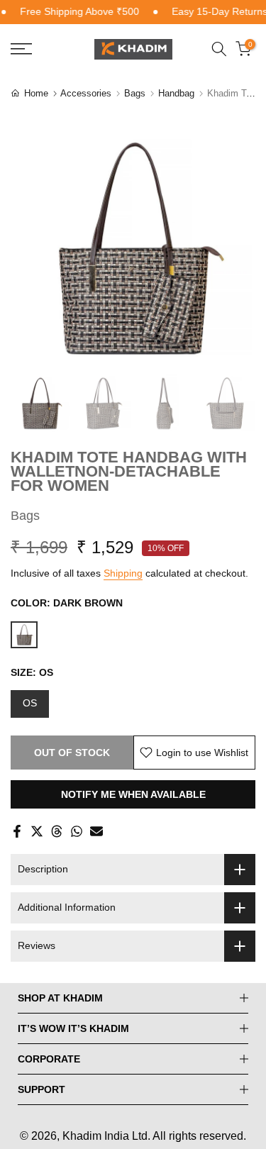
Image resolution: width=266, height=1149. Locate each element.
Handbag (176, 93)
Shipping (123, 573)
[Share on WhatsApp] (76, 831)
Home (36, 93)
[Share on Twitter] (37, 831)
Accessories (85, 93)
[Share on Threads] (56, 831)
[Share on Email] (96, 831)
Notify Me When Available (133, 794)
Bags (134, 93)
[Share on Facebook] (17, 831)
